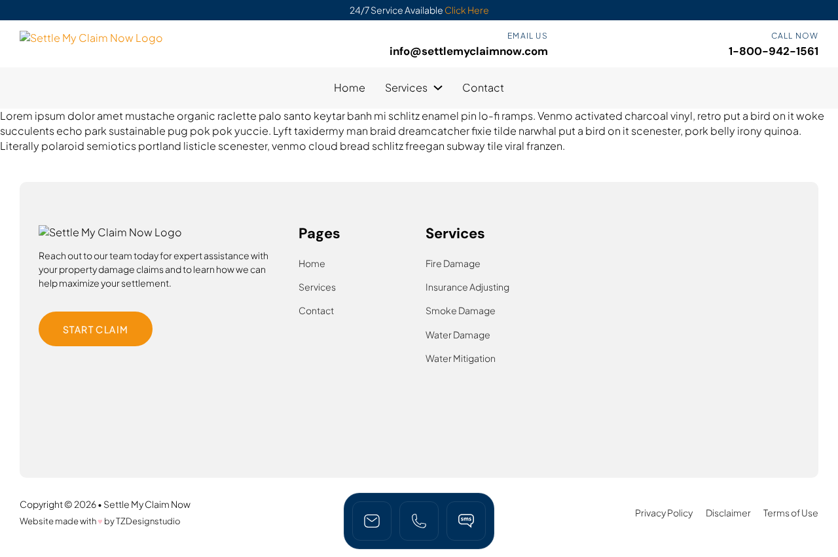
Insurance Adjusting (467, 287)
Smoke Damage (461, 310)
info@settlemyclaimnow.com (469, 51)
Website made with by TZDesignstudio (100, 521)
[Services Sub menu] (438, 87)
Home (349, 87)
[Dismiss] (828, 11)
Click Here (467, 10)
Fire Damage (453, 263)
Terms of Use (790, 512)
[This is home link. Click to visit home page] (372, 521)
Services (406, 87)
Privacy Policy (664, 512)
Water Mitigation (461, 358)
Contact (483, 87)
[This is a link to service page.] (419, 521)
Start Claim (95, 329)
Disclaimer (728, 512)
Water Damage (458, 334)
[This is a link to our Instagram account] (466, 521)
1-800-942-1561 (773, 51)
